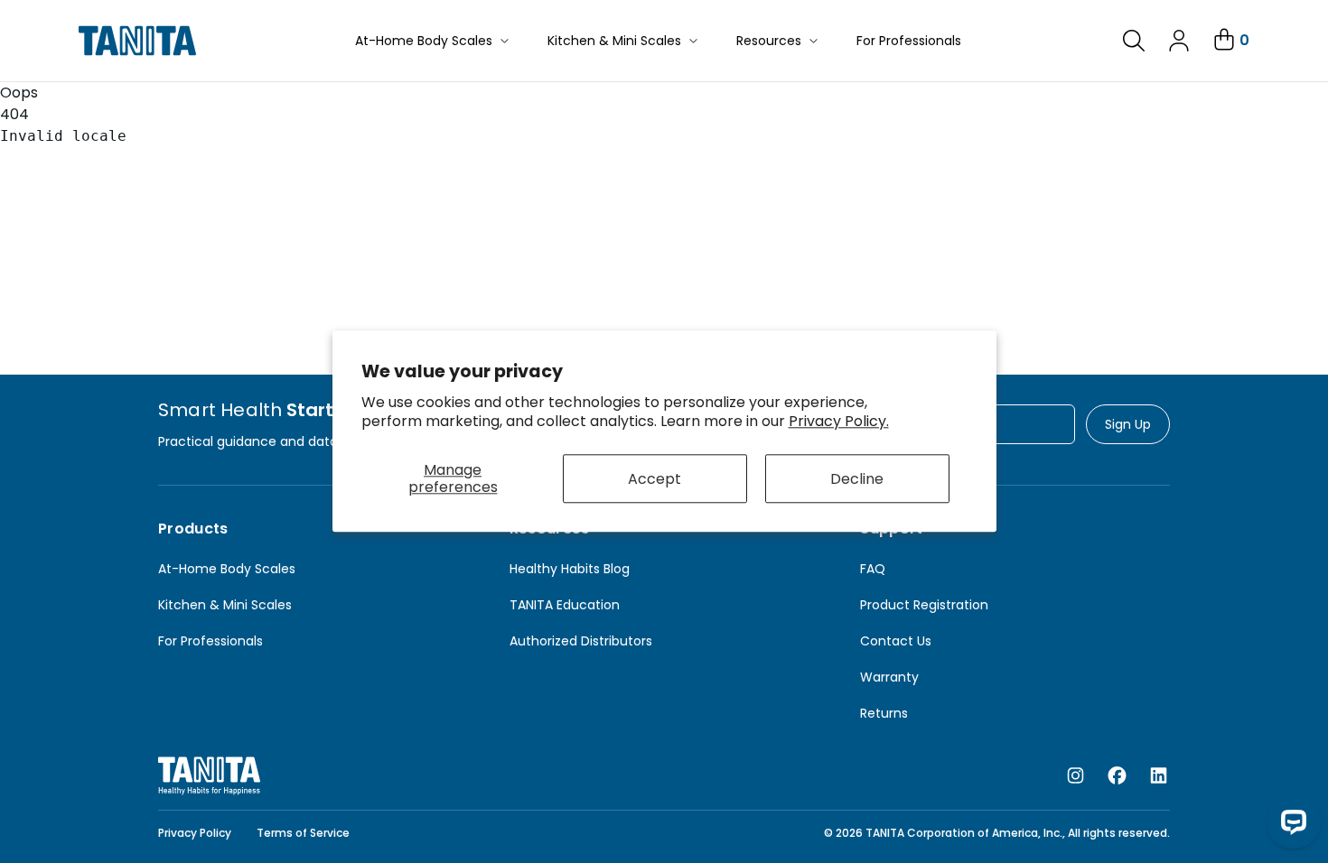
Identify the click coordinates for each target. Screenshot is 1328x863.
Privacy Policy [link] (194, 832)
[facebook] (1117, 776)
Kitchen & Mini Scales (614, 41)
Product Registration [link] (924, 605)
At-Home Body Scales (423, 41)
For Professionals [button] (908, 41)
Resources (768, 41)
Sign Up (1128, 424)
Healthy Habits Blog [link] (570, 569)
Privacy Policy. (839, 421)
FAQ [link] (872, 569)
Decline (857, 479)
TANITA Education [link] (565, 605)
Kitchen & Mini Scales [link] (225, 605)
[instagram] (1075, 776)
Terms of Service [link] (303, 832)
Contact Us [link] (895, 641)
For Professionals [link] (210, 641)
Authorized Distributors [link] (581, 641)
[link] (1133, 40)
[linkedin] (1158, 776)
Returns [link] (884, 713)
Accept (654, 479)
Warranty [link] (889, 677)
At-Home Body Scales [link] (226, 569)
